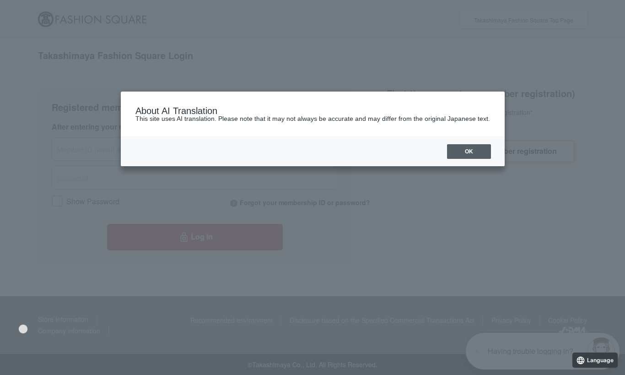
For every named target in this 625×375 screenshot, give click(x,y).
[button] (23, 329)
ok (469, 151)
